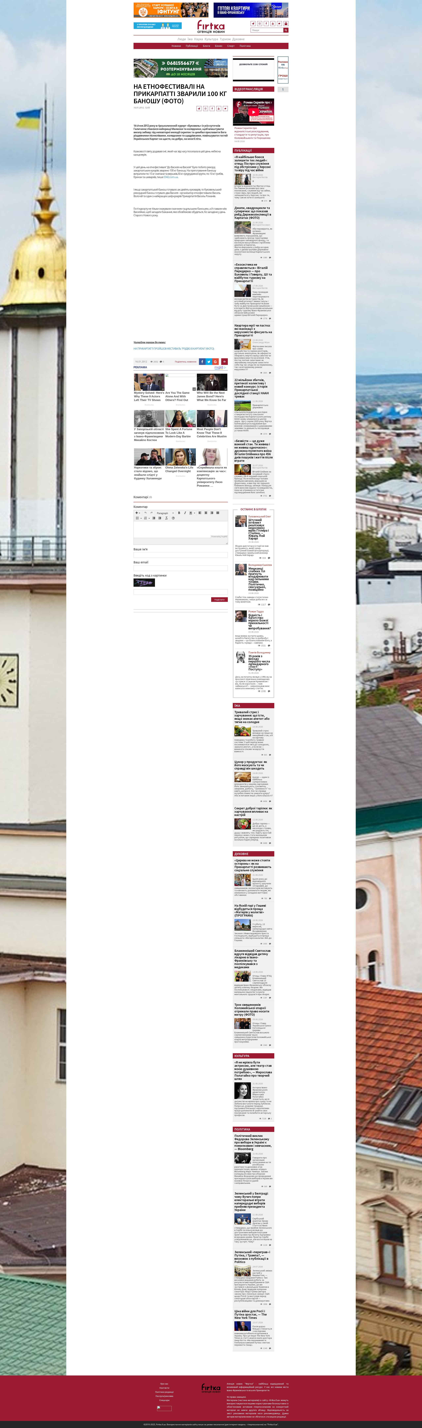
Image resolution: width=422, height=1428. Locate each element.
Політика (245, 45)
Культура (211, 39)
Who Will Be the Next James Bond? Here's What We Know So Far (211, 396)
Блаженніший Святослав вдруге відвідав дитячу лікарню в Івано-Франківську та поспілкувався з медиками (252, 958)
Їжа (190, 39)
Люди (182, 39)
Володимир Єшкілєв (260, 564)
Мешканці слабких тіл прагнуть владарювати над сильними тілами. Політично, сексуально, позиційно (258, 579)
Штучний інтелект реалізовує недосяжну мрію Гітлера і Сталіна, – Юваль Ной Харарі (258, 529)
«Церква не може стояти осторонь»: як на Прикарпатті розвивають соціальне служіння (252, 865)
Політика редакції (164, 1391)
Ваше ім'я (141, 549)
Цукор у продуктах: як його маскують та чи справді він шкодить (250, 765)
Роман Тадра (256, 611)
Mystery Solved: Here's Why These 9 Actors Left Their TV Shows (149, 396)
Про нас (164, 1383)
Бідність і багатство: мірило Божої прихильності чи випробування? (259, 621)
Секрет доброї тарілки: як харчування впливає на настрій (253, 811)
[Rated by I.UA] (164, 1408)
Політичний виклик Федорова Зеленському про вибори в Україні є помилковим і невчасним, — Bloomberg (253, 1142)
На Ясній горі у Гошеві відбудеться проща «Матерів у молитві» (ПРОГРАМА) (250, 910)
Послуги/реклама (164, 1396)
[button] (138, 513)
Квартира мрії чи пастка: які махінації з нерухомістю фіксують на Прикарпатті (253, 330)
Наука (198, 39)
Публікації (192, 45)
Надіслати (219, 599)
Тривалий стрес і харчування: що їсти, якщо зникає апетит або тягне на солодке (252, 717)
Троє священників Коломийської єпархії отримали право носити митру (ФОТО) (251, 1009)
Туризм (225, 39)
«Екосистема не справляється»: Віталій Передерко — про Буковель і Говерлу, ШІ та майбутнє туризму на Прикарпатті (253, 272)
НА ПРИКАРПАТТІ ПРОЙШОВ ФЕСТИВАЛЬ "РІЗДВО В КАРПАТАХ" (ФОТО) (174, 348)
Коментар (141, 507)
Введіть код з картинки (150, 575)
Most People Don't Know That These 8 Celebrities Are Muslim (212, 433)
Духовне (238, 39)
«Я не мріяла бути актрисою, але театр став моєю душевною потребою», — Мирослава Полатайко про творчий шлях (253, 1070)
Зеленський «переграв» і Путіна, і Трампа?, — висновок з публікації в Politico (252, 1257)
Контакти (164, 1387)
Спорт (231, 45)
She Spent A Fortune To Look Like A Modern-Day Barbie (178, 433)
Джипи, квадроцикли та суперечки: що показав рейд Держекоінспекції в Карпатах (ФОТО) (252, 213)
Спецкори (164, 1400)
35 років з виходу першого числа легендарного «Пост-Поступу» (259, 662)
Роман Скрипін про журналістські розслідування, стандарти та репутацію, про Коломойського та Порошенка (252, 132)
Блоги (206, 45)
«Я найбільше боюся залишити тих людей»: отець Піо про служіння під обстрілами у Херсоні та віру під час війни (252, 163)
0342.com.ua (171, 177)
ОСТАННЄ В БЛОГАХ (254, 509)
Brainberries (149, 405)
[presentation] (137, 513)
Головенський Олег (259, 516)
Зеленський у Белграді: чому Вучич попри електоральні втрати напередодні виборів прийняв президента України (251, 1201)
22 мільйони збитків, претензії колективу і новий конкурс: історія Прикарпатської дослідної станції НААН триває (251, 388)
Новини (176, 45)
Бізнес (218, 45)
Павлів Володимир (259, 652)
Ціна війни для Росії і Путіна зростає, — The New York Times (250, 1314)
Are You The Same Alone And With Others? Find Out (177, 396)
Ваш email (141, 562)
